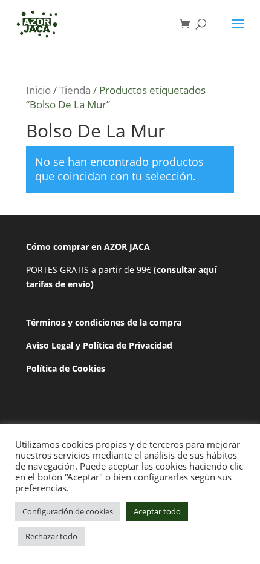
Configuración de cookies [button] (67, 511)
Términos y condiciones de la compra (103, 322)
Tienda (75, 90)
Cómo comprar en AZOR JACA (88, 246)
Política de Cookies (65, 368)
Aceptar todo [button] (157, 511)
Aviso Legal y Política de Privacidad (99, 345)
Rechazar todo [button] (51, 536)
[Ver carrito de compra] (188, 24)
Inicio (38, 90)
